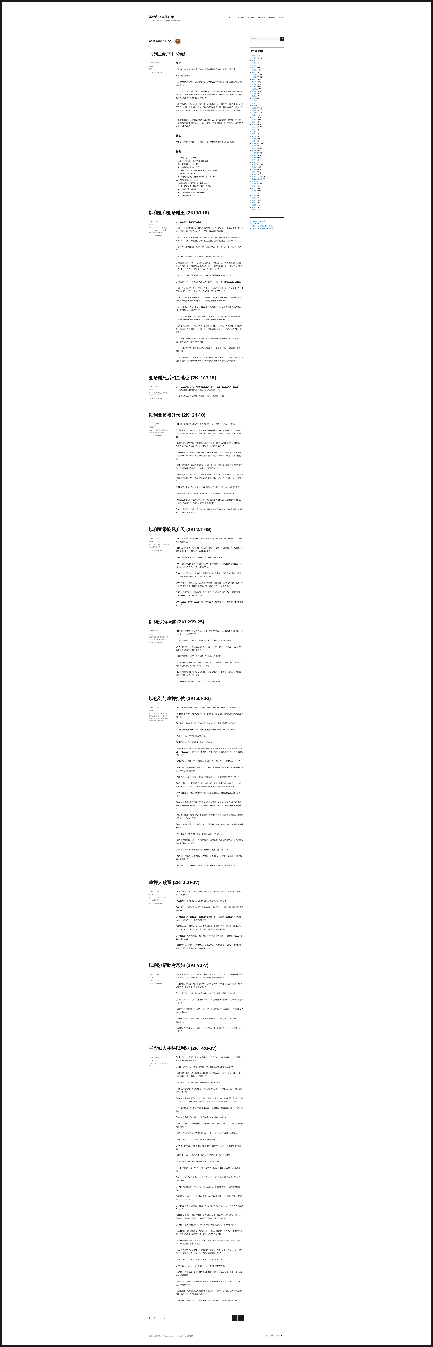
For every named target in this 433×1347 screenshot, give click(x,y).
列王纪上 (255, 79)
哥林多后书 (255, 165)
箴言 (253, 101)
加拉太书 (255, 167)
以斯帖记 (255, 94)
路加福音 (261, 17)
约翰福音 (272, 17)
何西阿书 (255, 120)
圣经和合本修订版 (161, 17)
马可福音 (251, 17)
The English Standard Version (263, 226)
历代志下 (255, 87)
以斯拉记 (255, 89)
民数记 (254, 63)
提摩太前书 (255, 181)
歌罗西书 (255, 174)
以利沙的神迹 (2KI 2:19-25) (176, 622)
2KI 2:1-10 (152, 430)
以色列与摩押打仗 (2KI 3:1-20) (180, 698)
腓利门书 (255, 188)
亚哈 (156, 228)
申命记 (254, 65)
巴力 (164, 716)
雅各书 (254, 193)
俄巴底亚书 (255, 127)
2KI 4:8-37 (152, 1063)
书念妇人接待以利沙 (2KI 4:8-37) (183, 1048)
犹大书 (254, 207)
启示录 (281, 17)
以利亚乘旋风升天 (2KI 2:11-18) (180, 529)
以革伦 (156, 230)
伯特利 (164, 637)
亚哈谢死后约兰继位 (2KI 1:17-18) (182, 377)
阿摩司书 (255, 124)
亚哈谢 (161, 228)
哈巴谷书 (255, 136)
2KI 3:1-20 (152, 713)
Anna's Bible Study (259, 221)
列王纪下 (152, 66)
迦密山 (162, 639)
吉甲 (152, 432)
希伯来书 (255, 191)
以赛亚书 (255, 108)
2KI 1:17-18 (152, 393)
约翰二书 (255, 203)
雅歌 (253, 105)
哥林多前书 (255, 162)
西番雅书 (255, 139)
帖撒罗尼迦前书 (257, 177)
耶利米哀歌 (255, 113)
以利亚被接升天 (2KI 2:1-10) (177, 415)
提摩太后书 (255, 184)
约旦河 (157, 432)
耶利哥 (162, 432)
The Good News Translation (262, 228)
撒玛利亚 (159, 232)
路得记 (254, 72)
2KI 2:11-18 (152, 544)
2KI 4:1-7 (151, 980)
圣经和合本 (255, 224)
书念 (157, 1063)
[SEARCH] (282, 39)
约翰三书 (255, 205)
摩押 (153, 232)
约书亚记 (255, 68)
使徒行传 (255, 158)
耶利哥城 (157, 639)
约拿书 (254, 129)
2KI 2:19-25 (152, 637)
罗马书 (254, 160)
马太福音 (240, 17)
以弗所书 (255, 169)
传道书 (254, 103)
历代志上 (255, 84)
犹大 (162, 718)
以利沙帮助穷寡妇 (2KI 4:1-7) (179, 965)
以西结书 (255, 115)
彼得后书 (255, 198)
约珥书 (254, 122)
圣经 (150, 69)
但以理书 (255, 117)
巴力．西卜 (162, 230)
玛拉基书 (255, 146)
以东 (161, 713)
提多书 (254, 186)
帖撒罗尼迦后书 (257, 179)
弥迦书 (254, 132)
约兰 (152, 395)
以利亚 (166, 228)
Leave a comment (155, 72)
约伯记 (254, 96)
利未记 (254, 60)
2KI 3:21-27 (152, 897)
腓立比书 (255, 172)
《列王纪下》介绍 (167, 54)
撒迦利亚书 (255, 143)
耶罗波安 (160, 721)
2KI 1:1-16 (151, 228)
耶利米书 (255, 110)
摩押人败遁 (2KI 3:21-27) (174, 882)
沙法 (159, 718)
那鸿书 (254, 134)
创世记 (231, 17)
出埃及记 (255, 58)
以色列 (151, 230)
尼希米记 (255, 91)
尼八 (160, 716)
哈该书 (254, 141)
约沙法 (157, 395)
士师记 (254, 70)
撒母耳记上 (255, 75)
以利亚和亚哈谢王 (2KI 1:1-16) (179, 212)
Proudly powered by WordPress (174, 1336)
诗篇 (253, 98)
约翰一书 (255, 200)
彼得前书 (255, 195)
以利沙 (163, 430)
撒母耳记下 (255, 77)
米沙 (166, 718)
